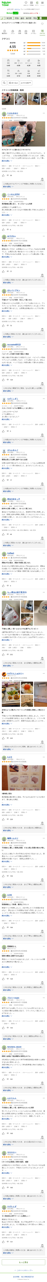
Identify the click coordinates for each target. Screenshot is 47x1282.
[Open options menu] (43, 113)
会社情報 (16, 1277)
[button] (8, 99)
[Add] (42, 23)
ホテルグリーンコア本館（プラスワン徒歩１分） (19, 23)
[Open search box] (4, 82)
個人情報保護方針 (27, 1277)
